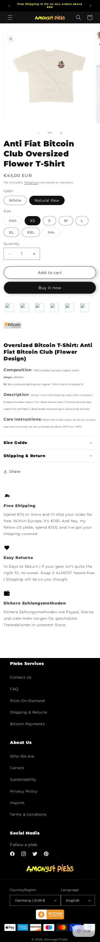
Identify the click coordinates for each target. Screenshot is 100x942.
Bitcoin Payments (27, 724)
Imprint (17, 803)
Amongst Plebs (56, 939)
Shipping (31, 182)
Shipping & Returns (28, 712)
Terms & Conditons (28, 814)
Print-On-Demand (27, 700)
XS (32, 220)
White (15, 200)
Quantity (11, 244)
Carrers (17, 768)
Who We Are (22, 756)
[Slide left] (38, 133)
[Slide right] (61, 133)
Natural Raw (47, 200)
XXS (15, 221)
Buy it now (49, 287)
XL (11, 232)
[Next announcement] (90, 5)
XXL (31, 232)
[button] (10, 17)
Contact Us (21, 677)
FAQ (14, 689)
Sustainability (23, 779)
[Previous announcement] (9, 5)
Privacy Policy (23, 791)
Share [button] (15, 471)
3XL (54, 233)
